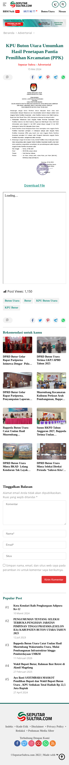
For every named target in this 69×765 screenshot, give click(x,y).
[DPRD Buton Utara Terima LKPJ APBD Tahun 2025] (51, 345)
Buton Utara (12, 300)
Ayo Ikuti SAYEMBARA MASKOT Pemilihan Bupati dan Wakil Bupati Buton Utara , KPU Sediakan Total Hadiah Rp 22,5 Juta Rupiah (39, 683)
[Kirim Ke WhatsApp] (63, 77)
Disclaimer (37, 726)
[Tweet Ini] (40, 77)
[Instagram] (31, 743)
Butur (27, 300)
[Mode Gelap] (55, 4)
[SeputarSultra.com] (20, 4)
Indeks (9, 726)
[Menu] (5, 4)
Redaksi (20, 730)
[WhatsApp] (46, 743)
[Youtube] (38, 743)
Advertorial (44, 64)
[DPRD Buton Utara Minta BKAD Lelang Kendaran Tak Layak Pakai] (17, 451)
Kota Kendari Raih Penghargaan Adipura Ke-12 (37, 607)
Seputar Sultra (26, 64)
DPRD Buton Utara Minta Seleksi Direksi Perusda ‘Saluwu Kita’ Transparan (50, 467)
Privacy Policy (55, 726)
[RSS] (53, 743)
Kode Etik (22, 726)
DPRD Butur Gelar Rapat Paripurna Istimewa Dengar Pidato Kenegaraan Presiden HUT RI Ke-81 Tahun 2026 (17, 360)
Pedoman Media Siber (41, 730)
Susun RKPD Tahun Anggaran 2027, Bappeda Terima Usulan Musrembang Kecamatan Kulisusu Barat (51, 431)
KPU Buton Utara (46, 300)
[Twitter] (24, 743)
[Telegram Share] (55, 77)
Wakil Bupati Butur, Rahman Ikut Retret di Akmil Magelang (39, 666)
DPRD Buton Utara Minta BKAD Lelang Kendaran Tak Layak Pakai (15, 467)
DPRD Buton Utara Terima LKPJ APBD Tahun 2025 (49, 360)
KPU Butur (11, 307)
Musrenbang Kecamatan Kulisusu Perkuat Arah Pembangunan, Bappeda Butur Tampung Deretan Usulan (51, 396)
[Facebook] (17, 743)
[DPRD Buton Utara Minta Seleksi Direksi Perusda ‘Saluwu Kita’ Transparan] (51, 451)
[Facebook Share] (32, 77)
